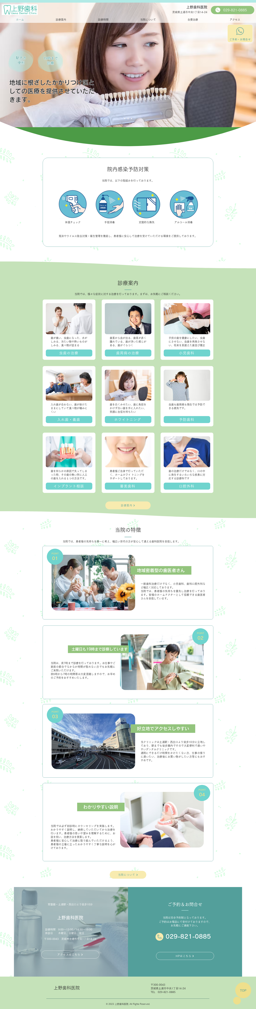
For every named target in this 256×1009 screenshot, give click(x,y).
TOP (243, 990)
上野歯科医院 (196, 7)
